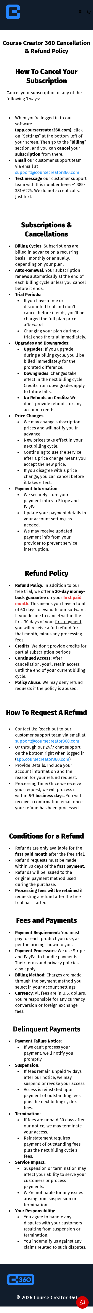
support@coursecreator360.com (47, 172)
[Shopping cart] (89, 12)
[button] (80, 12)
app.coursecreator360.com (42, 759)
